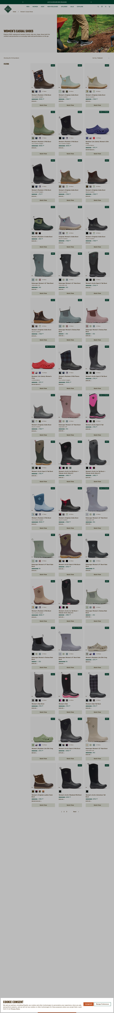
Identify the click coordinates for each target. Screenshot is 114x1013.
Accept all (88, 1004)
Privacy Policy (15, 1009)
